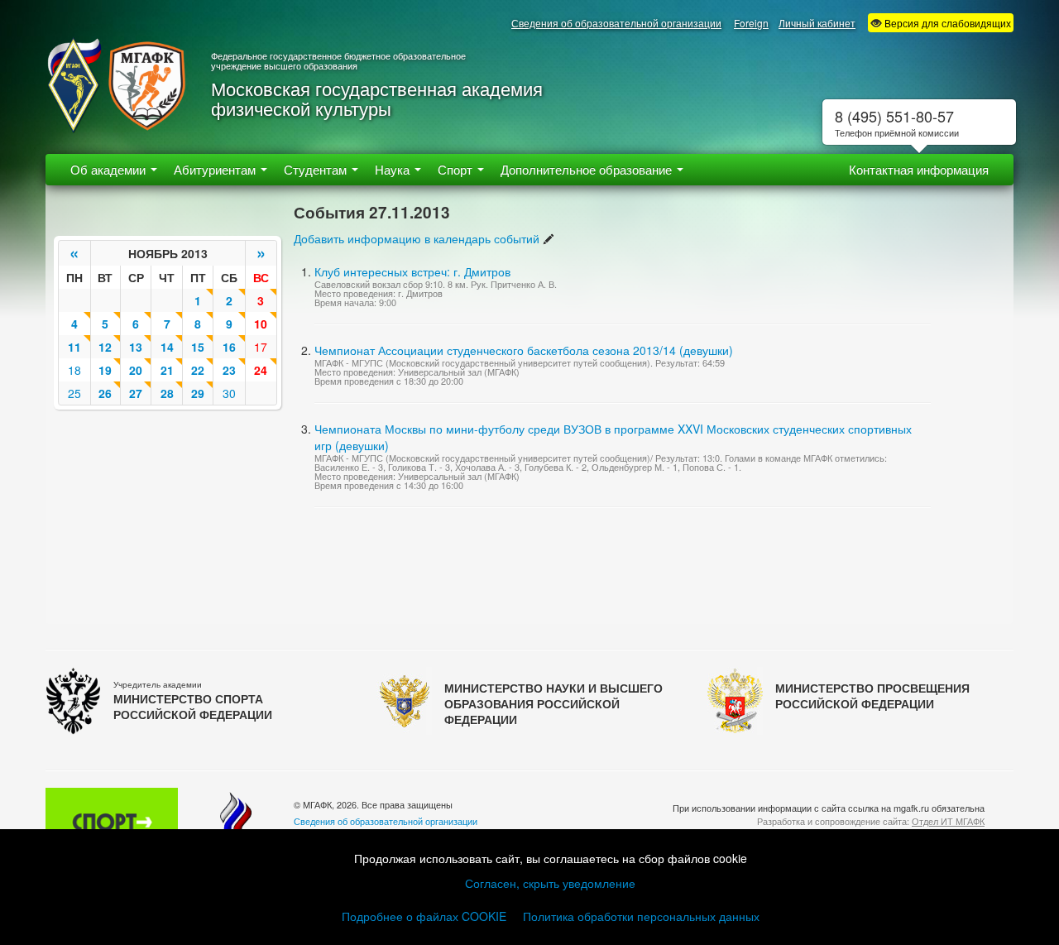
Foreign (751, 23)
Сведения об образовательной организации (616, 23)
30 (229, 393)
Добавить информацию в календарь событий (416, 238)
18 (74, 370)
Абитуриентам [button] (216, 169)
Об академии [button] (109, 169)
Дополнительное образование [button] (588, 169)
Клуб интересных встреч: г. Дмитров (412, 271)
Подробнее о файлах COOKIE (424, 916)
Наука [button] (394, 169)
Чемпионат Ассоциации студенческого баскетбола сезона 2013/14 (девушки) (523, 350)
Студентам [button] (317, 169)
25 (74, 393)
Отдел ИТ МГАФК (948, 820)
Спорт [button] (457, 169)
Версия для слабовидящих (946, 23)
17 (260, 346)
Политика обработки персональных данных (641, 916)
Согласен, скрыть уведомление (550, 883)
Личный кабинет (817, 23)
